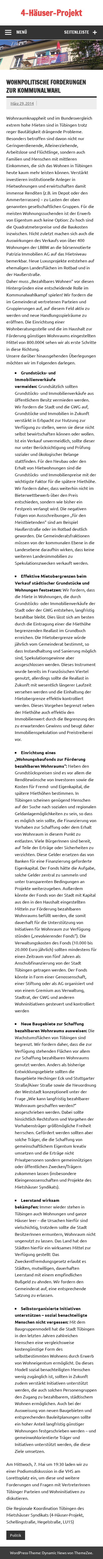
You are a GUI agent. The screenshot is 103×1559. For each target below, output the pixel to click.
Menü (21, 32)
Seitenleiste (76, 32)
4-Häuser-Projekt (51, 13)
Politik (15, 1535)
